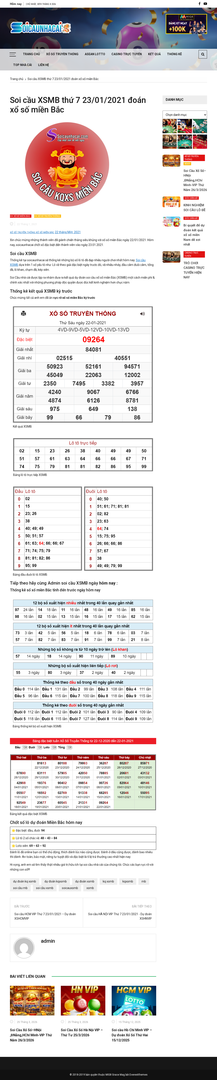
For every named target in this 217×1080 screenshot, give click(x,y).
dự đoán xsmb (84, 881)
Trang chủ (31, 54)
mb (144, 881)
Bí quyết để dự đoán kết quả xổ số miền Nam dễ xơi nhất (194, 234)
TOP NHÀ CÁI (22, 65)
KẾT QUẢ (154, 54)
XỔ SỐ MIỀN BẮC (22, 216)
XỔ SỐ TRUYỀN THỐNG (62, 54)
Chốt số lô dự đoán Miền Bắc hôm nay (46, 822)
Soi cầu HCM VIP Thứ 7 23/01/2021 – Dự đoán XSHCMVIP (45, 916)
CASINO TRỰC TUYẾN (126, 54)
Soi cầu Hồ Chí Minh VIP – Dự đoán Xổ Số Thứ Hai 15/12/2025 (132, 1035)
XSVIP (187, 164)
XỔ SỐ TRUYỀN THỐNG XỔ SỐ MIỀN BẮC (32, 232)
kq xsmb (108, 881)
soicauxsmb (70, 888)
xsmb (90, 888)
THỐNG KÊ (174, 54)
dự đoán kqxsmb (56, 881)
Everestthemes (138, 1074)
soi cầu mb (20, 888)
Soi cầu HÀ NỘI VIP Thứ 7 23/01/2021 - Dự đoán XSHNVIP (120, 916)
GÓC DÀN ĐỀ (191, 198)
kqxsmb (127, 881)
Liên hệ (43, 65)
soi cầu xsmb (44, 888)
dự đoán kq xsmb (24, 881)
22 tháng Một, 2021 (68, 232)
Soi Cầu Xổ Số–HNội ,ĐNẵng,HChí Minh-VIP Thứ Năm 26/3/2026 (31, 1035)
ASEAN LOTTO (95, 54)
